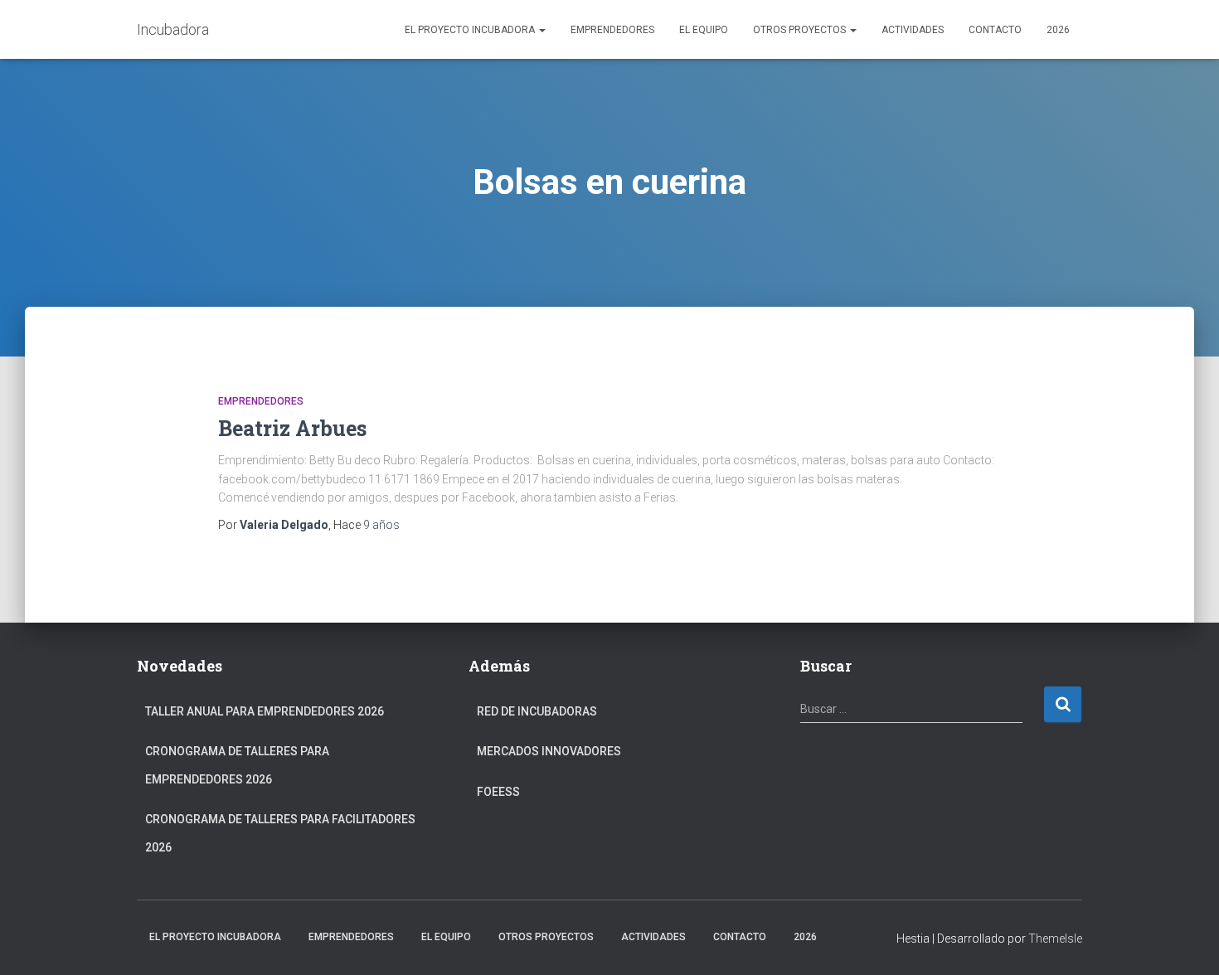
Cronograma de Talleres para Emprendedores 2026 (237, 765)
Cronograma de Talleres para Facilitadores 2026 (280, 833)
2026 (1058, 30)
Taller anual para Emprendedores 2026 (264, 711)
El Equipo (703, 30)
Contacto (995, 30)
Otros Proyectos (800, 30)
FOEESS (498, 791)
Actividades (912, 30)
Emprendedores (612, 30)
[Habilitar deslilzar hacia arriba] (1186, 942)
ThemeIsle (1055, 938)
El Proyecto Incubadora (471, 30)
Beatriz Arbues (292, 428)
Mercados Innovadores (549, 751)
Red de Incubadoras (537, 711)
